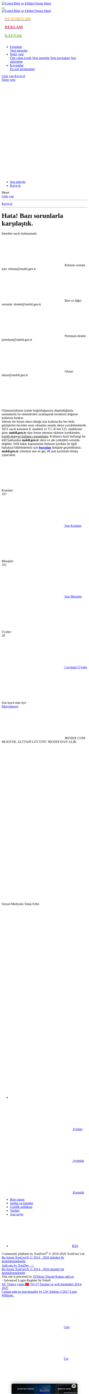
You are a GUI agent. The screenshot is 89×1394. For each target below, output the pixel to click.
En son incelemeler (22, 69)
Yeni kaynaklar (60, 58)
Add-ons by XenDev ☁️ (18, 1265)
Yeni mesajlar (19, 50)
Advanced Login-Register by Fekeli (27, 1280)
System (77, 1129)
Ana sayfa (16, 1214)
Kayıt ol (15, 185)
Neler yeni (17, 54)
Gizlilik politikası (21, 1207)
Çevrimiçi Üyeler (75, 667)
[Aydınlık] (33, 143)
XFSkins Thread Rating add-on (53, 1276)
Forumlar (16, 47)
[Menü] (3, 8)
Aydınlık (78, 1160)
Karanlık (78, 1192)
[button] (41, 1097)
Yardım (14, 1210)
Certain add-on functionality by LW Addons (39, 1293)
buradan (45, 447)
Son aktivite (17, 182)
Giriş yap (8, 196)
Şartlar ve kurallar (21, 1203)
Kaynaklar (17, 65)
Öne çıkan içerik (20, 58)
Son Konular (72, 525)
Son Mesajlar (73, 596)
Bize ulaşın (17, 1199)
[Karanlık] (33, 175)
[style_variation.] (33, 111)
